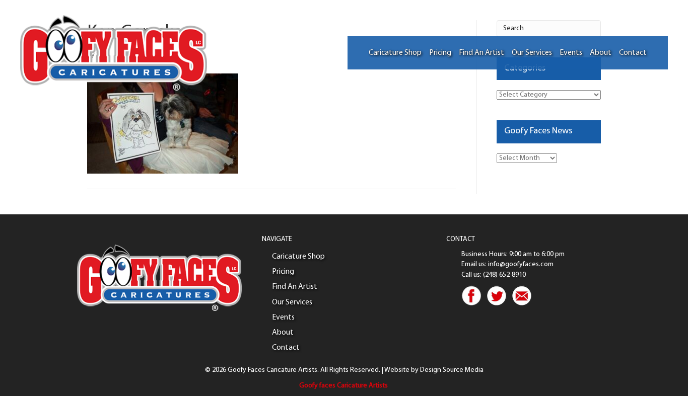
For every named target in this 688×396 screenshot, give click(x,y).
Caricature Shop (395, 53)
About (600, 53)
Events (571, 53)
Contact (633, 53)
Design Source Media (452, 370)
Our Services (532, 53)
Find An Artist (481, 53)
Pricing (440, 53)
